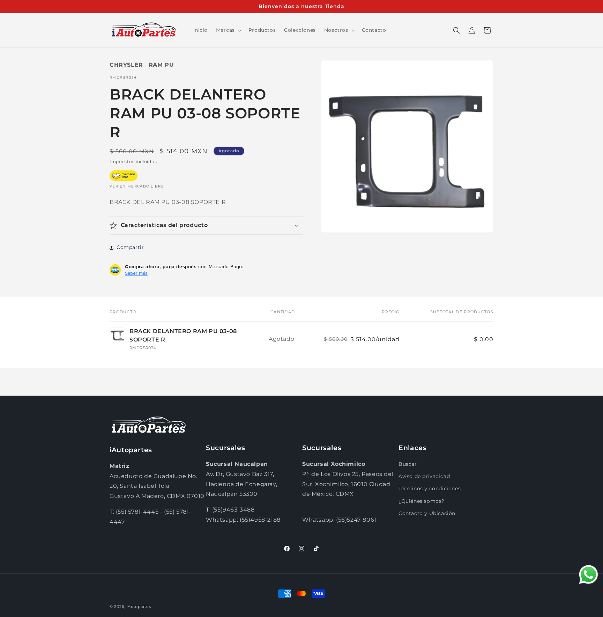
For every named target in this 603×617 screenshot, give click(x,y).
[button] (228, 30)
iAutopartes (139, 606)
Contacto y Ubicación (427, 513)
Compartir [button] (130, 247)
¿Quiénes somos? (422, 501)
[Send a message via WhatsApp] (589, 575)
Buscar (408, 464)
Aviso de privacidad (424, 476)
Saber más (136, 273)
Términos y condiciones (430, 488)
